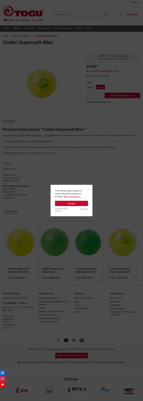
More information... (72, 196)
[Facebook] (2, 372)
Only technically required (61, 209)
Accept (71, 203)
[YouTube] (2, 384)
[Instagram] (2, 378)
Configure (84, 209)
